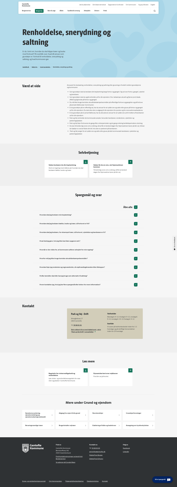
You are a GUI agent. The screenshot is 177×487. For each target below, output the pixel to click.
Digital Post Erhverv (96, 459)
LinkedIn (126, 452)
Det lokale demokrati (99, 5)
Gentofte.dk (26, 67)
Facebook (126, 448)
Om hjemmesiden (55, 481)
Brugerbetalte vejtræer (67, 425)
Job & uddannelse (84, 5)
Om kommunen (131, 5)
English (153, 5)
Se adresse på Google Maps (65, 462)
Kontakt (105, 481)
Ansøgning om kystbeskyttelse (137, 425)
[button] (155, 11)
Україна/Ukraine (143, 5)
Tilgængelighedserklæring (74, 481)
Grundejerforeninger (133, 413)
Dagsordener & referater (116, 5)
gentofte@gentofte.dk (97, 452)
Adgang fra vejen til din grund (69, 413)
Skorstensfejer (97, 413)
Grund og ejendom (45, 67)
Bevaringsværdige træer (34, 425)
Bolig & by (35, 67)
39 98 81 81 (77, 325)
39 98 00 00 (96, 448)
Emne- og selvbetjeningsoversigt (34, 481)
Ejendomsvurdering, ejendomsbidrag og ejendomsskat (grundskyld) (35, 415)
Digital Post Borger (96, 455)
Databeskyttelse (93, 481)
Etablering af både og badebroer (104, 425)
